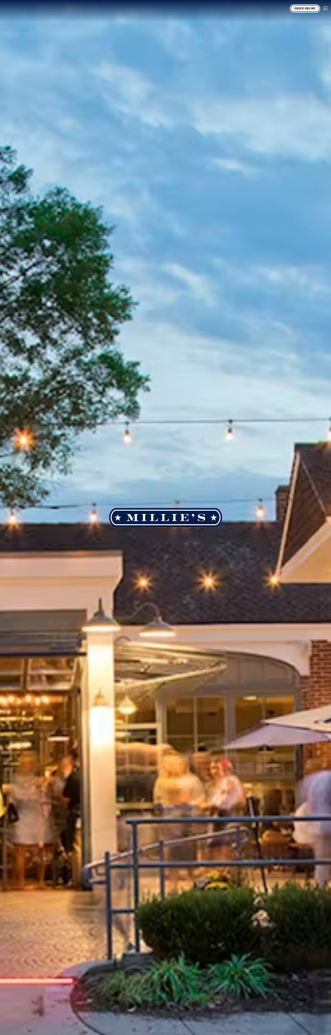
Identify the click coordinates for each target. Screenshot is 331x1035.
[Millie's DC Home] (31, 8)
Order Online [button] (305, 8)
